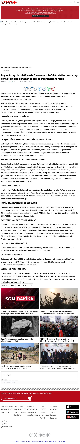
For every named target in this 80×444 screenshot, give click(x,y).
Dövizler (43, 409)
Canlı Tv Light (5, 412)
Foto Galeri (53, 406)
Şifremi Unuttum (6, 427)
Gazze (12, 285)
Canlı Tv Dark (18, 406)
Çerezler (40, 441)
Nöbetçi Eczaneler (20, 412)
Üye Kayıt (4, 424)
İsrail (18, 285)
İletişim (24, 441)
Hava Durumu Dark (7, 406)
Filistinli (4, 285)
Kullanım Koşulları (53, 441)
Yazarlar (53, 412)
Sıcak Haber (54, 418)
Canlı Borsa (30, 406)
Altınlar (42, 406)
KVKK (45, 441)
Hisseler (43, 412)
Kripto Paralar (45, 415)
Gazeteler (53, 415)
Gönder (4, 380)
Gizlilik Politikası (32, 441)
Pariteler (43, 418)
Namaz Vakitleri (32, 409)
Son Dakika (17, 415)
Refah (24, 285)
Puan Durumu (31, 412)
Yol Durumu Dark (6, 409)
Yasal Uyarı (62, 441)
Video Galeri (54, 409)
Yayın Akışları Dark (20, 409)
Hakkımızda (18, 441)
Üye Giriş (4, 421)
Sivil (31, 285)
